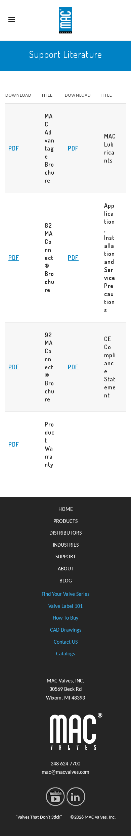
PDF (13, 148)
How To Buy (65, 618)
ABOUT (66, 569)
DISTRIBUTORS (65, 533)
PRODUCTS (65, 521)
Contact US (66, 642)
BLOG (65, 581)
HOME (65, 509)
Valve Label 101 (65, 606)
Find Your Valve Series (65, 594)
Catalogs (65, 654)
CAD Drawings (65, 630)
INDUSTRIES (66, 545)
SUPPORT (65, 557)
